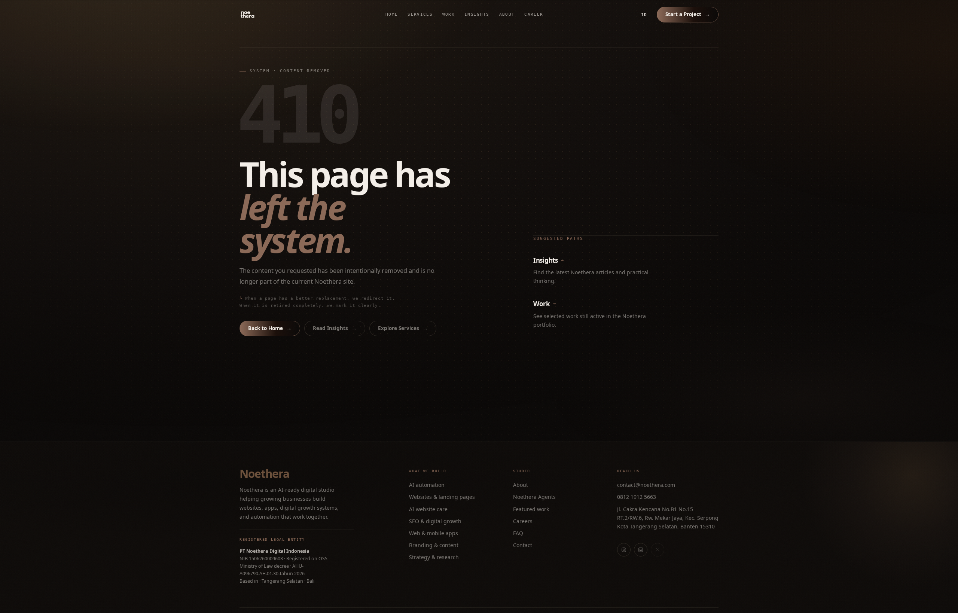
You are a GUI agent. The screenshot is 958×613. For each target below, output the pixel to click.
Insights (476, 14)
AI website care (428, 509)
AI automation (427, 484)
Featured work (531, 509)
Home (391, 14)
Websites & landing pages (442, 496)
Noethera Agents (534, 496)
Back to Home (270, 328)
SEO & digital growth (435, 521)
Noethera (264, 473)
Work (448, 14)
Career (533, 14)
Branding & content (433, 545)
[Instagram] (624, 549)
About (507, 14)
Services (420, 14)
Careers (523, 521)
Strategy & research (434, 557)
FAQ (518, 533)
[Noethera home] (265, 14)
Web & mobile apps (433, 533)
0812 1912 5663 (636, 496)
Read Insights (335, 328)
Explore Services (403, 328)
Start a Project (687, 14)
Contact (522, 545)
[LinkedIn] (640, 549)
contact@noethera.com (646, 484)
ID (644, 14)
